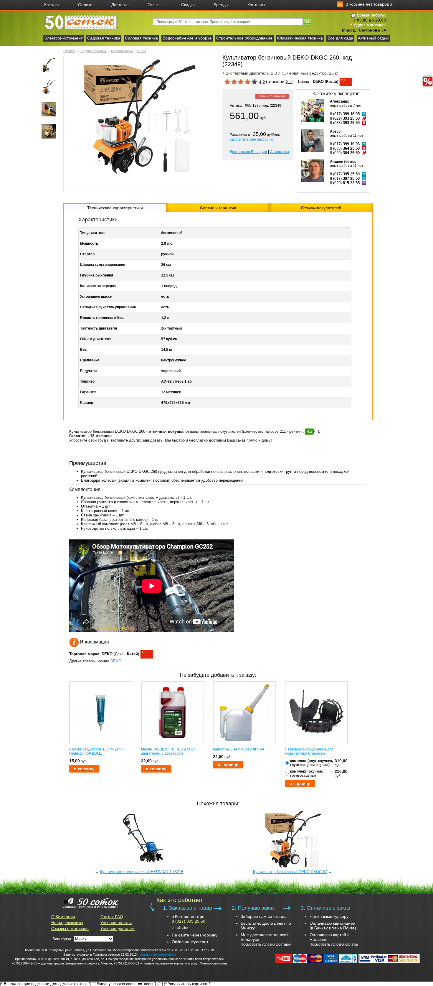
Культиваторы (122, 51)
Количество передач (98, 286)
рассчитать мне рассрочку (252, 139)
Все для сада (340, 38)
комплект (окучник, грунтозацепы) (306, 773)
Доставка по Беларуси (248, 152)
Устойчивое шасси (96, 296)
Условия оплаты (116, 922)
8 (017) (345, 114)
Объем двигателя (95, 339)
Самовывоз (279, 152)
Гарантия (88, 392)
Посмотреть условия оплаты (334, 944)
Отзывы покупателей (321, 207)
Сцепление (90, 360)
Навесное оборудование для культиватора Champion (309, 751)
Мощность (89, 243)
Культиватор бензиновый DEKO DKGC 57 (290, 872)
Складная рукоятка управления (108, 307)
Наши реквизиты (67, 922)
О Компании (63, 916)
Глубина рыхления (96, 275)
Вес (83, 350)
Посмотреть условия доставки (266, 944)
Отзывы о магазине (70, 928)
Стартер (87, 254)
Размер (86, 403)
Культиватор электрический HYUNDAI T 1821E (142, 872)
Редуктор (88, 371)
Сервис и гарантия (218, 207)
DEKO (141, 51)
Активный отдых (373, 38)
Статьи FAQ (111, 916)
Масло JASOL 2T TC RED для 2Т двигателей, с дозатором (168, 751)
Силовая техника (141, 38)
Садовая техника (103, 38)
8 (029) (345, 118)
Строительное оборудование (244, 38)
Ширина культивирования (102, 265)
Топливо (87, 381)
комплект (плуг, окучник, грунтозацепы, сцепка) (311, 763)
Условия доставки (117, 928)
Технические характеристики (115, 207)
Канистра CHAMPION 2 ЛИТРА (238, 749)
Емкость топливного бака (102, 318)
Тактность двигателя (98, 328)
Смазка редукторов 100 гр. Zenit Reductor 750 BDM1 (96, 751)
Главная (69, 51)
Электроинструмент (63, 38)
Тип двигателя (92, 233)
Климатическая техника (300, 38)
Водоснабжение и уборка (187, 38)
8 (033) (345, 123)
